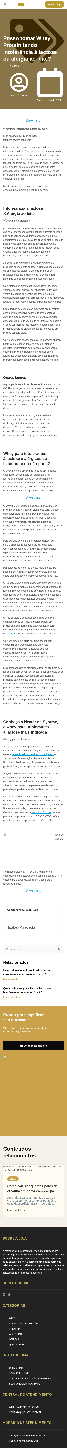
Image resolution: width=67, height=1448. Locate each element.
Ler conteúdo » (11, 979)
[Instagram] (4, 1294)
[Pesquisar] (59, 949)
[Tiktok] (9, 1294)
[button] (13, 1178)
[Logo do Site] (9, 4)
